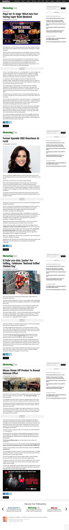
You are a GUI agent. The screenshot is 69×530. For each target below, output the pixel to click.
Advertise (58, 1)
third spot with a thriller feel (32, 445)
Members (34, 1)
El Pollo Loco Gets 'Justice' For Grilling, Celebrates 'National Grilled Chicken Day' (55, 21)
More (39, 1)
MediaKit (17, 517)
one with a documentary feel (14, 445)
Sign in (47, 1)
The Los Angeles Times (19, 335)
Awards (28, 1)
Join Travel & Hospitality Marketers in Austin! (56, 41)
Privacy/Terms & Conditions (42, 517)
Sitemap (34, 517)
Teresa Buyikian (7, 269)
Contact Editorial (23, 517)
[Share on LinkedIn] (7, 122)
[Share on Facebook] (4, 122)
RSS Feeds (30, 517)
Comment (6, 126)
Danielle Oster (7, 19)
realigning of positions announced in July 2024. (14, 226)
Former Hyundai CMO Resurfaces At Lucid (55, 18)
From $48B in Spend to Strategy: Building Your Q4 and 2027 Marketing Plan (56, 39)
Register (52, 1)
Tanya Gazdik (7, 144)
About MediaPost (12, 517)
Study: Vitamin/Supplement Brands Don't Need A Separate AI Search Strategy (55, 31)
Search (42, 1)
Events (23, 1)
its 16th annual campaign (30, 395)
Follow (63, 1)
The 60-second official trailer (10, 440)
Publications (17, 1)
